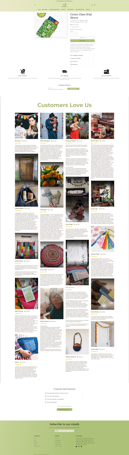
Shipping (77, 22)
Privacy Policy (58, 440)
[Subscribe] (73, 430)
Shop (35, 440)
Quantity (72, 31)
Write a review (73, 88)
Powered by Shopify (45, 454)
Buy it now (82, 40)
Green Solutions (37, 446)
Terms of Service (58, 446)
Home (35, 438)
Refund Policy (58, 442)
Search (56, 438)
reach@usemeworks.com (65, 409)
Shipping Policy (58, 444)
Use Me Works (39, 454)
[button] (35, 5)
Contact (35, 444)
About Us (36, 442)
